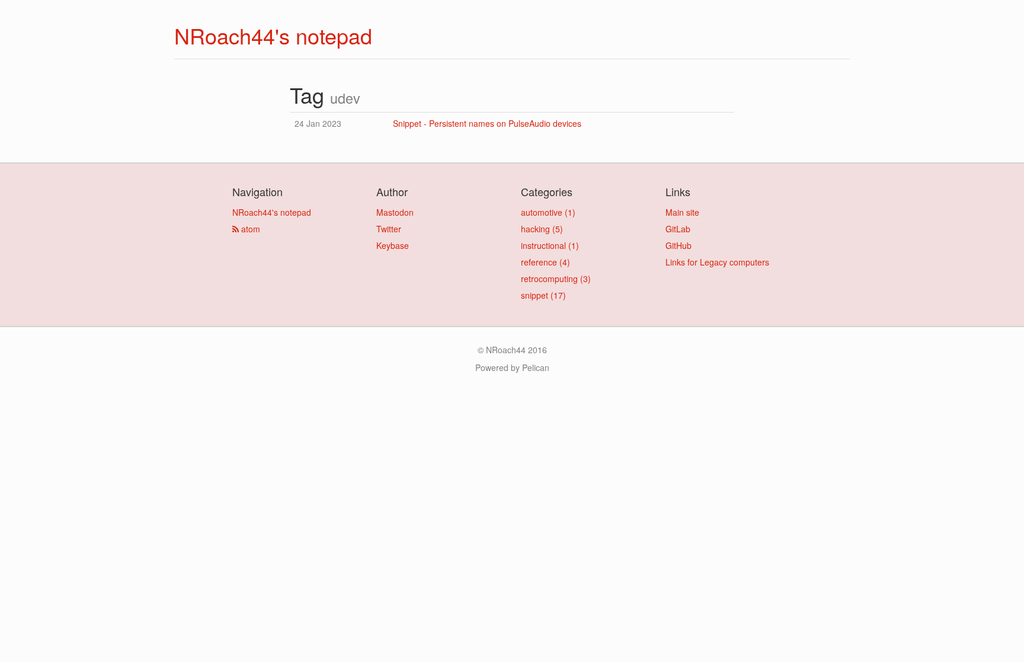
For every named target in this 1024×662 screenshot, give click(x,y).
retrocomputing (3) (556, 278)
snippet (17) (543, 295)
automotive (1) (548, 212)
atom (249, 229)
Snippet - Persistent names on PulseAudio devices (487, 123)
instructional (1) (550, 245)
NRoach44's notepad (273, 35)
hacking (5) (542, 229)
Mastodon (395, 212)
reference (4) (545, 262)
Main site (682, 212)
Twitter (388, 229)
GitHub (678, 245)
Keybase (392, 245)
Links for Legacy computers (717, 262)
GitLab (677, 229)
